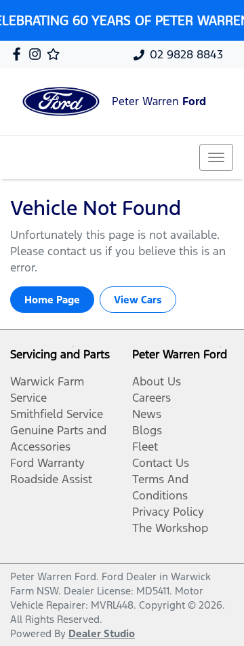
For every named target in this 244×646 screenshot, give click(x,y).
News (146, 413)
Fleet (145, 446)
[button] (216, 157)
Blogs (147, 430)
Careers (151, 397)
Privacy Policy (168, 511)
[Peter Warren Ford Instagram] (37, 54)
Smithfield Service (56, 413)
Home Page (52, 299)
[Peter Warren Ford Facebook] (19, 54)
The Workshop (170, 527)
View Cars (138, 299)
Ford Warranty (47, 462)
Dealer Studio (101, 633)
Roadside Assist (51, 479)
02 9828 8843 (186, 54)
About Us (156, 381)
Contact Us (160, 462)
